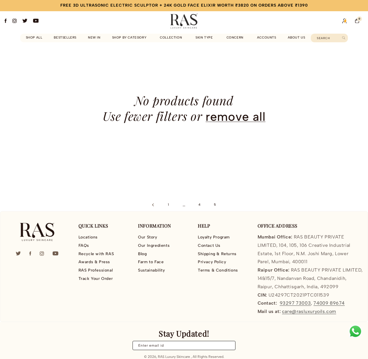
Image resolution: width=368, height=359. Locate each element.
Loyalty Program (214, 237)
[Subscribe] (227, 345)
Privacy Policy (212, 261)
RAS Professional (95, 270)
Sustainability (151, 270)
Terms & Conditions (218, 270)
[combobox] (329, 38)
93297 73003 (295, 303)
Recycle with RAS (96, 253)
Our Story (147, 237)
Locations (88, 237)
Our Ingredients (154, 245)
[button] (130, 38)
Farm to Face (151, 261)
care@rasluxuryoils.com (309, 311)
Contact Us (209, 245)
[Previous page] (153, 204)
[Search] (344, 38)
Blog (142, 253)
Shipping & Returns (217, 253)
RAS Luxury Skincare (174, 357)
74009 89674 (329, 303)
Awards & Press (94, 261)
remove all (235, 116)
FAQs (83, 245)
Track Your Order (95, 278)
